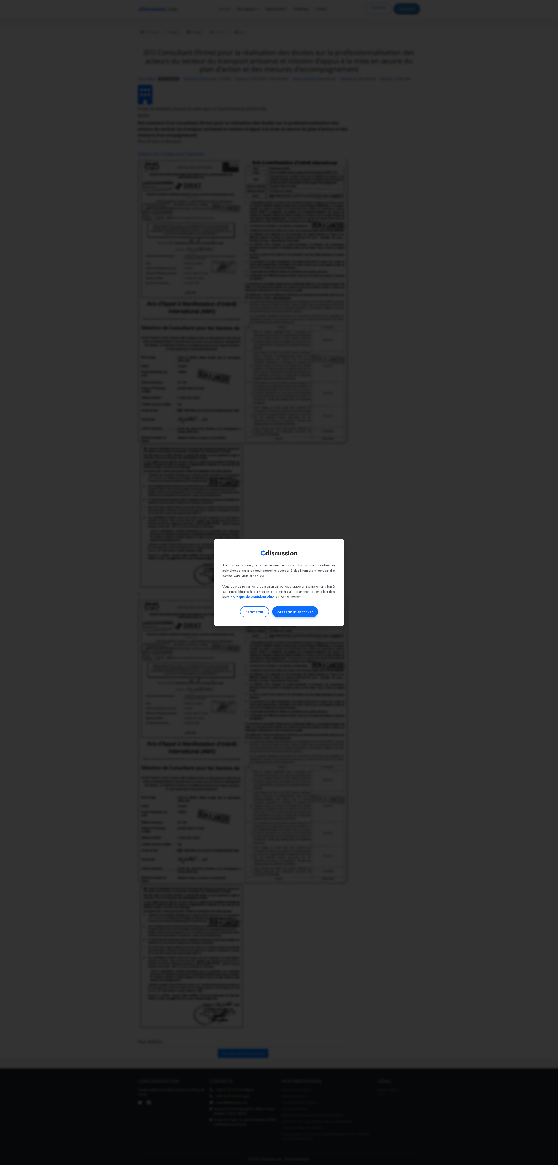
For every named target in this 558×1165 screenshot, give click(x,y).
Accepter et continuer (295, 611)
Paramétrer (254, 611)
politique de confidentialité (252, 596)
